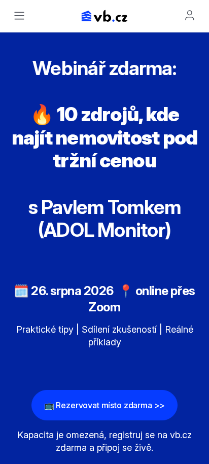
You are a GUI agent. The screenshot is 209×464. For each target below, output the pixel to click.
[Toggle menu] (19, 16)
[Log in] (190, 15)
